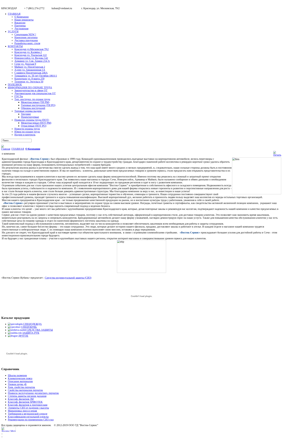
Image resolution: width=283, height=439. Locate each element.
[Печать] (277, 155)
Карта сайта (274, 428)
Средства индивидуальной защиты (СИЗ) (68, 277)
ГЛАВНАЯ (17, 148)
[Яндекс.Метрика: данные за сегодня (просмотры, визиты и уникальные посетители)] (8, 429)
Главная (5, 148)
